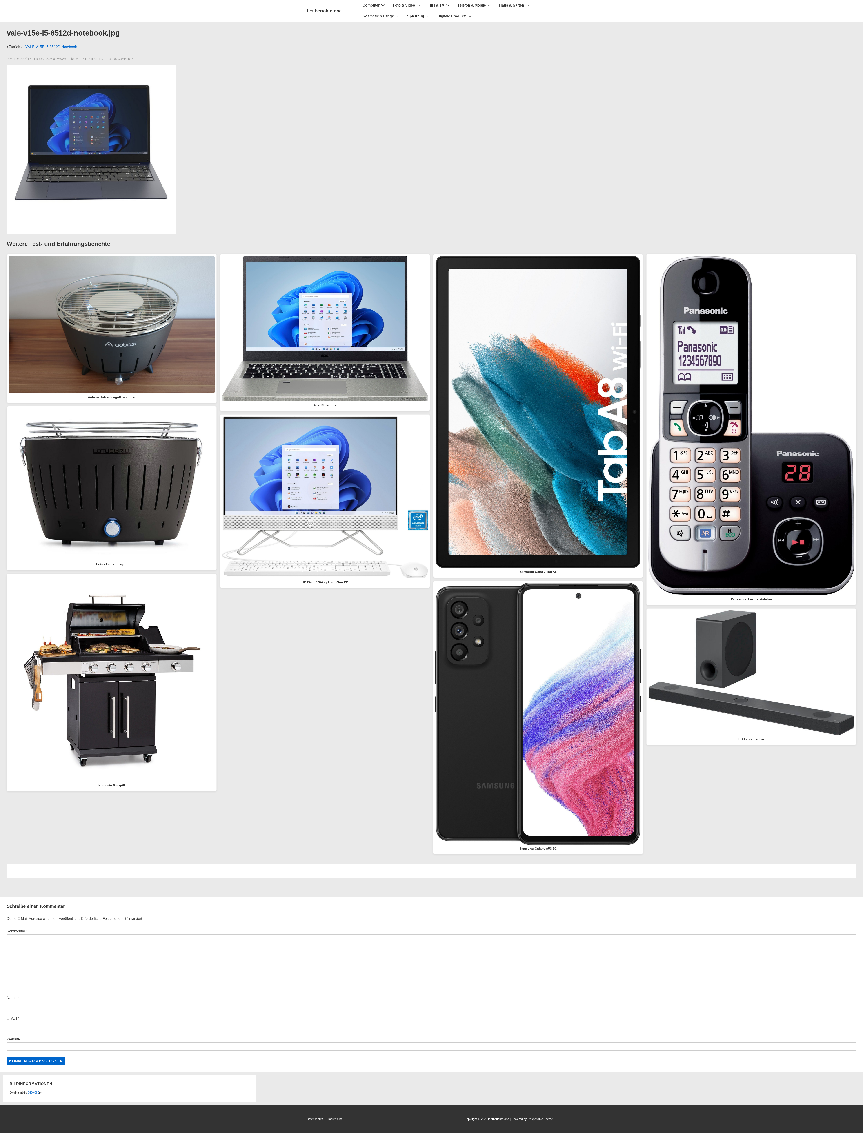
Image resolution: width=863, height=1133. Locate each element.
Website (13, 1039)
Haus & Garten (511, 5)
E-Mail (12, 1018)
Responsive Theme (540, 1119)
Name (11, 998)
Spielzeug (415, 16)
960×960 (33, 1092)
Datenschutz (315, 1119)
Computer (371, 5)
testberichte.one (324, 10)
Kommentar (17, 931)
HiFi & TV (436, 5)
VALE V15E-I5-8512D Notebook (51, 47)
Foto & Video (404, 5)
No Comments (123, 58)
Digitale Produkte (452, 16)
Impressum (334, 1119)
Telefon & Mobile (472, 5)
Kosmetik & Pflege (378, 16)
